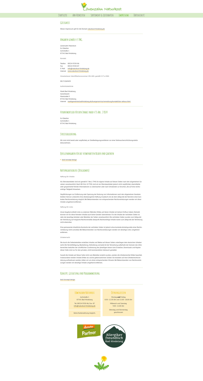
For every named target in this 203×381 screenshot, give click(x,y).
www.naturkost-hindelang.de (78, 71)
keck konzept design (69, 160)
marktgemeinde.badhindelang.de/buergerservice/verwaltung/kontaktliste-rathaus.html (99, 101)
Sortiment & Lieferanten (102, 15)
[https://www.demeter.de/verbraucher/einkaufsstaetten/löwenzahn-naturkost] (88, 337)
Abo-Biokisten (79, 15)
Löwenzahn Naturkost (101, 6)
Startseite (62, 15)
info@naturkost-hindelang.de (78, 68)
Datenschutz (139, 15)
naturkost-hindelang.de (96, 29)
